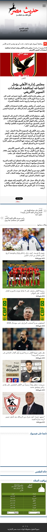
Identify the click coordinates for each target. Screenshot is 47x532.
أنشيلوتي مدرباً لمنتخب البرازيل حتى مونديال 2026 (25, 323)
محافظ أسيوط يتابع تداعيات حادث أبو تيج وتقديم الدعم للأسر (23, 44)
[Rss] (27, 526)
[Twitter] (23, 526)
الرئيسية (42, 48)
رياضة (36, 48)
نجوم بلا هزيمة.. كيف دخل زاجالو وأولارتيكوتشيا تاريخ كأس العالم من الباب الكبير (25, 254)
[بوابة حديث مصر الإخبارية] (23, 9)
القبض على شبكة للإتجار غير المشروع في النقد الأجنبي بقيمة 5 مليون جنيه (31, 212)
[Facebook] (25, 526)
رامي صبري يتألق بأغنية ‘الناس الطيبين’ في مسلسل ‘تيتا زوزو (15, 218)
